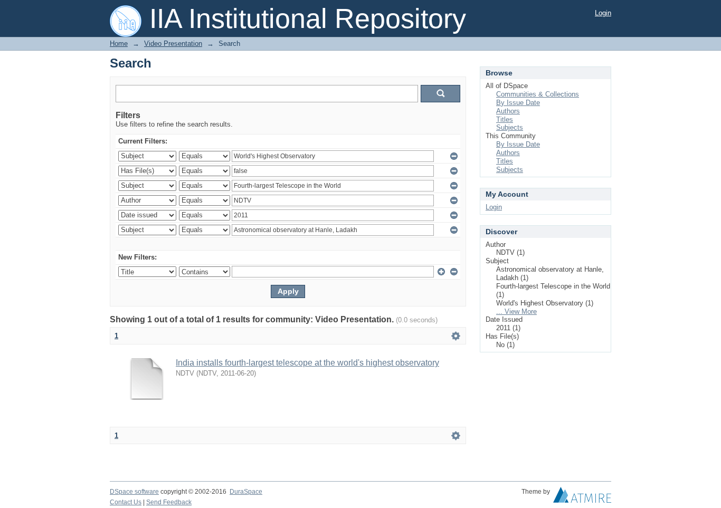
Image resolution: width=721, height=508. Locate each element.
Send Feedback (169, 502)
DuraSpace (246, 491)
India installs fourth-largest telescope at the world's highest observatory (307, 362)
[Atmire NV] (582, 497)
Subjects (509, 127)
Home (119, 43)
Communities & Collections (537, 94)
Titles (504, 119)
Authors (508, 111)
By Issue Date (518, 103)
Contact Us (125, 502)
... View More (516, 311)
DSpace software (134, 491)
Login (603, 13)
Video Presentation (173, 43)
